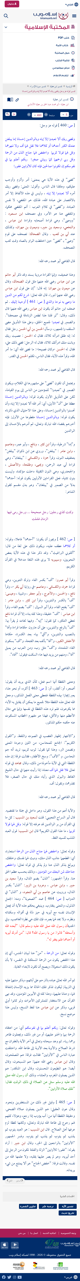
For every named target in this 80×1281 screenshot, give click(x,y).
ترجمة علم (48, 1206)
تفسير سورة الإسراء (38, 86)
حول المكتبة (62, 53)
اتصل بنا (34, 1233)
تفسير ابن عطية (56, 86)
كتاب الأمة (62, 45)
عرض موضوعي (61, 67)
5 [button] (66, 114)
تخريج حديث (67, 1212)
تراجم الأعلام (60, 75)
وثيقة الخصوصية (68, 1233)
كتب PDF (63, 37)
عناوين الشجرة (28, 1206)
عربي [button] (70, 4)
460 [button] (39, 115)
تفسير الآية (67, 1206)
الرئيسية (69, 86)
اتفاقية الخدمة (49, 1233)
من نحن (21, 1233)
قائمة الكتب (62, 60)
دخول (11, 4)
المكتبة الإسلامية (48, 27)
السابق (18, 1181)
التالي (10, 1181)
